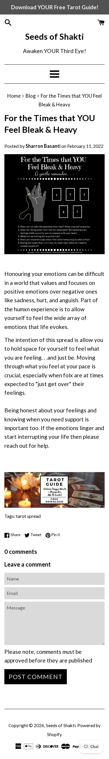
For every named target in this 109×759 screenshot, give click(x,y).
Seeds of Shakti (54, 36)
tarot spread (28, 516)
